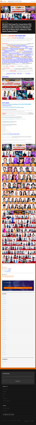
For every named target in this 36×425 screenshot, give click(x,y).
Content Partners (5, 398)
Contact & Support (6, 408)
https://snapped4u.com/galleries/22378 (7, 122)
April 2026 (3, 297)
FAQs (4, 396)
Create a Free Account (18, 287)
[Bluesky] (13, 414)
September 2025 (4, 303)
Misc (2, 363)
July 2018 (3, 350)
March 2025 (4, 307)
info (4, 1)
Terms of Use (19, 420)
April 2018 (3, 352)
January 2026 (4, 299)
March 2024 (4, 316)
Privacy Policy (14, 420)
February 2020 (4, 335)
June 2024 (3, 314)
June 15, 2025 (5, 22)
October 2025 (4, 301)
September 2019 (4, 339)
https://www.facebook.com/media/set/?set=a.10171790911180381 (16, 104)
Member (31, 420)
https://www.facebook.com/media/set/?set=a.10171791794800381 (13, 107)
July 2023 (3, 322)
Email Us (5, 410)
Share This (5, 274)
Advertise (4, 393)
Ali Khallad (25, 421)
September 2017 (4, 354)
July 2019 (3, 341)
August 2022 (4, 331)
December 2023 (4, 318)
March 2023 (4, 326)
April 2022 (3, 333)
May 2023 (3, 324)
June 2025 (3, 305)
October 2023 (4, 320)
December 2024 (4, 309)
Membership (4, 391)
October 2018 (4, 348)
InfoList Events (4, 361)
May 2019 (3, 343)
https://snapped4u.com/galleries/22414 (7, 119)
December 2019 (4, 337)
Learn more (18, 381)
